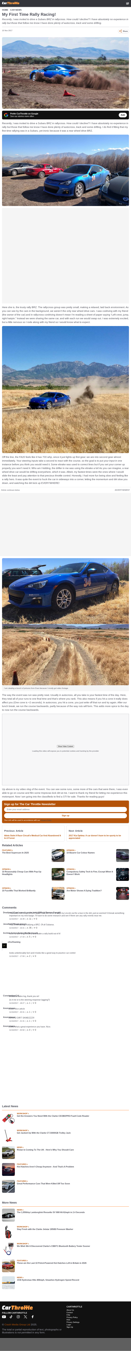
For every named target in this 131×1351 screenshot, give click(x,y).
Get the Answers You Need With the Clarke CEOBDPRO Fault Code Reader (53, 1116)
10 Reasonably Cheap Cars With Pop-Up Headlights (21, 873)
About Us (70, 1310)
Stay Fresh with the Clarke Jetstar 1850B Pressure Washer (45, 1229)
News (19, 1147)
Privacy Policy (46, 820)
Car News (16, 10)
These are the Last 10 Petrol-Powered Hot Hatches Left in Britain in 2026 (51, 1263)
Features (7, 850)
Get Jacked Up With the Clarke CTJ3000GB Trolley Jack (44, 1133)
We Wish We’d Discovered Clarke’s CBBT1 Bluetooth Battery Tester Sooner (53, 1246)
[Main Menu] (127, 3)
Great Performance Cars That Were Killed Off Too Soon (43, 1184)
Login (69, 1325)
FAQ (68, 1315)
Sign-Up (70, 1327)
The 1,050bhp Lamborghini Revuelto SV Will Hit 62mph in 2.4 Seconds (51, 1212)
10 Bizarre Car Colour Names (81, 853)
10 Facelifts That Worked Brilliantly (19, 891)
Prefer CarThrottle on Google (24, 114)
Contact (70, 1312)
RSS (68, 1320)
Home (5, 10)
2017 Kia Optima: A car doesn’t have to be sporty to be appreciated (95, 836)
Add (123, 115)
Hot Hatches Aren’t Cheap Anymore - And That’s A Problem (45, 1167)
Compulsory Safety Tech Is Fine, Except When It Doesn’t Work (90, 873)
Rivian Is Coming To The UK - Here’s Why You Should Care (45, 1150)
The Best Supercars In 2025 (15, 853)
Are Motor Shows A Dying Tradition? (84, 891)
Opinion (70, 850)
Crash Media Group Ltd (17, 1324)
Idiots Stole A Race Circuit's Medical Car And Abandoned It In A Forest (32, 836)
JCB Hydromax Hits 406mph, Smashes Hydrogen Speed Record (48, 1280)
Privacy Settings (73, 1322)
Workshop (22, 1113)
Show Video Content (65, 746)
